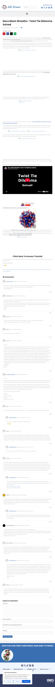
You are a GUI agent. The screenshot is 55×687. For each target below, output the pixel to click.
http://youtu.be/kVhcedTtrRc (13, 486)
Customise (9, 681)
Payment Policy (31, 669)
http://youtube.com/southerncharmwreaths (25, 483)
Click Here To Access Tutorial (27, 256)
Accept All (26, 681)
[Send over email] (15, 33)
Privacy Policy (44, 669)
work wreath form (6, 271)
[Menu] (27, 13)
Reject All (18, 681)
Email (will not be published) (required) (12, 624)
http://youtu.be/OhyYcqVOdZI (14, 487)
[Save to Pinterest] (4, 33)
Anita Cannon (9, 281)
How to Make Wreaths (26, 269)
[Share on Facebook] (7, 33)
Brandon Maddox (10, 374)
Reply (50, 292)
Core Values (6, 669)
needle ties (44, 269)
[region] (17, 677)
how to (40, 269)
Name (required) (7, 619)
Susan (7, 316)
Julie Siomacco (12, 417)
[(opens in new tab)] (50, 680)
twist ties (49, 269)
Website (5, 630)
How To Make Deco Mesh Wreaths (14, 269)
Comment (5, 603)
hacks (37, 269)
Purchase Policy (18, 669)
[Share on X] (11, 33)
